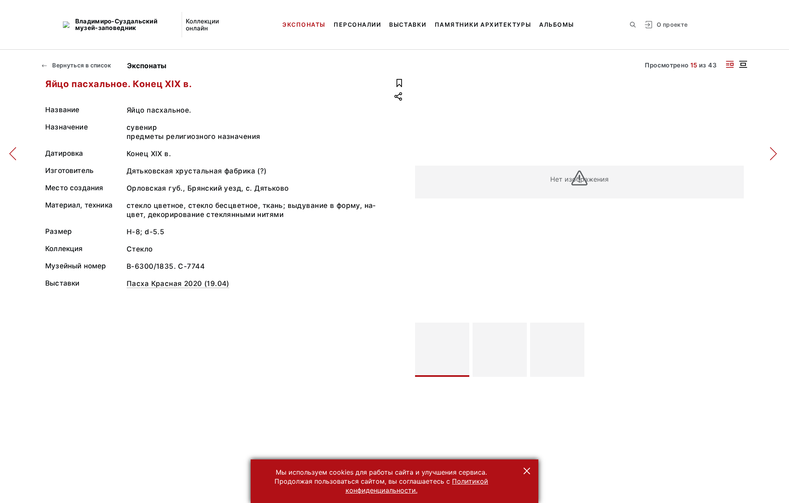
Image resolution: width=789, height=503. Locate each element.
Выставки (407, 24)
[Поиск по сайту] (633, 24)
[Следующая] (734, 350)
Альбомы (556, 24)
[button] (527, 471)
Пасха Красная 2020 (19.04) (178, 283)
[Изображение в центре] (743, 64)
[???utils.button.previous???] (425, 350)
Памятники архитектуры (483, 24)
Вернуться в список (81, 65)
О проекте (672, 24)
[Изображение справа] (729, 64)
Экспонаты (303, 24)
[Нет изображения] (442, 350)
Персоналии (357, 24)
